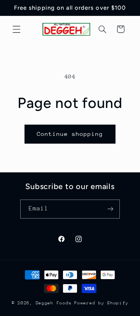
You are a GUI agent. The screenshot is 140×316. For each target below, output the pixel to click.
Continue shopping (70, 133)
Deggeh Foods (54, 303)
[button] (16, 29)
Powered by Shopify (101, 303)
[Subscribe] (110, 209)
